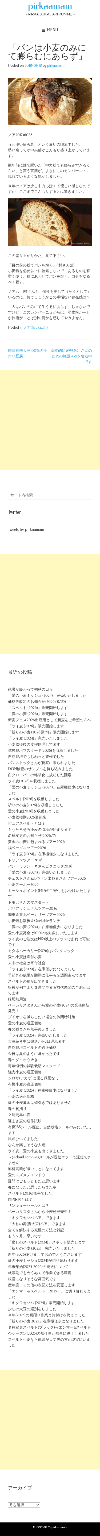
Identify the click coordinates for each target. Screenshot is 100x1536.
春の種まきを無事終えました (32, 1029)
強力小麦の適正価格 (25, 1072)
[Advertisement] (50, 420)
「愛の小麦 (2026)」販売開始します (38, 714)
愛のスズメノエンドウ (26, 1175)
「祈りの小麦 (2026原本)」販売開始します (43, 732)
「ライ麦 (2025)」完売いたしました (37, 1035)
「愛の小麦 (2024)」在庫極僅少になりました (45, 927)
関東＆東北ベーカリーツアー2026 (36, 914)
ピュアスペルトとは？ (26, 823)
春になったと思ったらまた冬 (32, 1187)
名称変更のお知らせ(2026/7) (32, 835)
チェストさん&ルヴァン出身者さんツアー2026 (47, 878)
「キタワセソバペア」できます (34, 1218)
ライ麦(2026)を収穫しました (32, 781)
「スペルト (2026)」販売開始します (38, 708)
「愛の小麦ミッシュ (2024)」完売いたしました (47, 695)
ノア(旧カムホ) (35, 327)
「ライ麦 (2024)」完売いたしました (38, 738)
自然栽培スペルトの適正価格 (32, 1047)
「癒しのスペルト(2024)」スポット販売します (47, 1242)
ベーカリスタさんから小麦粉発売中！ (39, 1211)
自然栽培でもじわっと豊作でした (36, 756)
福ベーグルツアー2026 (27, 848)
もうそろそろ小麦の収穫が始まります (39, 829)
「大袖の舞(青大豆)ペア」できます (37, 1224)
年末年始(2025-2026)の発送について (38, 1266)
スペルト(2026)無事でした (30, 1193)
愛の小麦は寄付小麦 (25, 957)
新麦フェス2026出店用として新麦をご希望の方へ (49, 720)
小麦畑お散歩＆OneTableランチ (34, 921)
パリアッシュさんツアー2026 (32, 908)
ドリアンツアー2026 (25, 860)
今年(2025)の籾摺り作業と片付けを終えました (46, 1315)
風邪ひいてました (23, 1139)
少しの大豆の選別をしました (32, 1309)
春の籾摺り (17, 1109)
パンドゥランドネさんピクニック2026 (40, 866)
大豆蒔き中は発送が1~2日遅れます (36, 1041)
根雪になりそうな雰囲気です (32, 1279)
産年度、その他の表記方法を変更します (41, 1285)
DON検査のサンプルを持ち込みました (40, 769)
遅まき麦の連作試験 (25, 1121)
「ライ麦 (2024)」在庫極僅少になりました (43, 854)
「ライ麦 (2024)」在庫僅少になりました (41, 969)
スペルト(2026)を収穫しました (33, 799)
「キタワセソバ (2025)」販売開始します (41, 1303)
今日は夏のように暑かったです (34, 1053)
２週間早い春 (19, 1115)
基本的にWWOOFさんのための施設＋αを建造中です (71, 356)
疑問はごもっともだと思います (34, 1181)
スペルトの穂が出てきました (32, 981)
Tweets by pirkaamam (26, 529)
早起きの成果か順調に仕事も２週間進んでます (47, 975)
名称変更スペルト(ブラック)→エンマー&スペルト (49, 1327)
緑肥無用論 (17, 999)
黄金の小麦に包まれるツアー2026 (36, 842)
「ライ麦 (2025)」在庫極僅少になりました (43, 1090)
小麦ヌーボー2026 (23, 884)
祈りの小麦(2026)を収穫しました (35, 805)
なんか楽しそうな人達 (26, 1145)
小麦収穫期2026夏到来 (27, 817)
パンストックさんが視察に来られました (41, 763)
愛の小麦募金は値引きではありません (39, 1102)
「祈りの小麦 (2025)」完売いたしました (41, 1248)
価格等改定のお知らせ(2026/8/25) (37, 701)
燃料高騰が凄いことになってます (36, 1169)
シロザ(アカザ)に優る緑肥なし (33, 1078)
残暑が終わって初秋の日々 (30, 689)
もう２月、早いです (25, 1236)
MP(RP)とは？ (20, 1199)
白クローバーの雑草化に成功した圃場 (39, 775)
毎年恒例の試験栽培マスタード (34, 1066)
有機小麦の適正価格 (25, 1084)
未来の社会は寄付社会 (26, 963)
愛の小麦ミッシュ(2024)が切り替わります (43, 1260)
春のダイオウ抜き (23, 1060)
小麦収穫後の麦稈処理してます (34, 744)
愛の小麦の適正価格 (25, 1023)
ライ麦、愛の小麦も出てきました (36, 1151)
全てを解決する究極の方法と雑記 (36, 1230)
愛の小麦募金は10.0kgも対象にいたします (43, 933)
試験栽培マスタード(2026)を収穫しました (43, 750)
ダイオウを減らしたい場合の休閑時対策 (41, 1017)
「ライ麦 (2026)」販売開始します (36, 726)
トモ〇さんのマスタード (28, 902)
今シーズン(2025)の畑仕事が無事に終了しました (48, 1333)
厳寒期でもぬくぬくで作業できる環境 (39, 1273)
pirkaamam (50, 6)
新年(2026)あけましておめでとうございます (45, 1254)
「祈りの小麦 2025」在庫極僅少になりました (46, 1321)
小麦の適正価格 (21, 1096)
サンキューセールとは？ (28, 1205)
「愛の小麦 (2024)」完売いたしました (39, 872)
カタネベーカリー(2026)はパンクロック (41, 951)
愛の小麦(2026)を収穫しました (33, 811)
